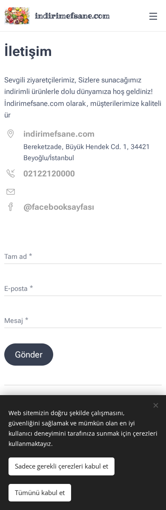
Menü (153, 15)
